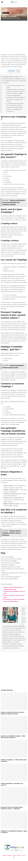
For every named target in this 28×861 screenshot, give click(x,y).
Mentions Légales (7, 855)
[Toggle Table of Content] (17, 71)
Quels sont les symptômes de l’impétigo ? (11, 559)
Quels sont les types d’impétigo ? (9, 560)
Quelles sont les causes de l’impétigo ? (11, 562)
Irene (5, 18)
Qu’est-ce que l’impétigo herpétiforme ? (11, 576)
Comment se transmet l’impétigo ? (9, 578)
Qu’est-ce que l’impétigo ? (7, 556)
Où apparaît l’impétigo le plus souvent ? (11, 566)
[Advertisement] (14, 38)
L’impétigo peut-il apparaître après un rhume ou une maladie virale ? (14, 573)
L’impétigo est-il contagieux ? (8, 564)
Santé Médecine (6, 12)
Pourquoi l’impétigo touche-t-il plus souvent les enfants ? (12, 569)
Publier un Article (16, 855)
